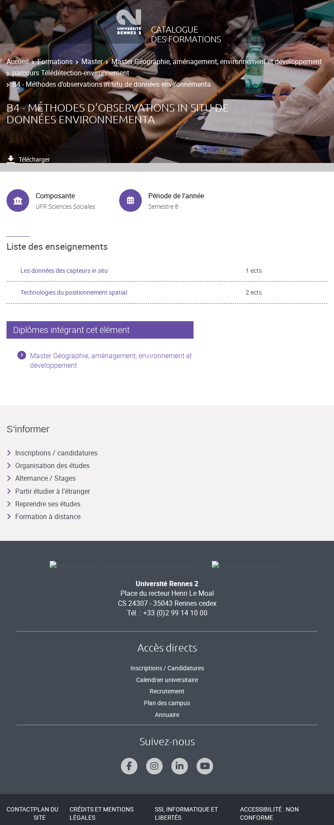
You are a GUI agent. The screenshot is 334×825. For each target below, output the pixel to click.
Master (92, 61)
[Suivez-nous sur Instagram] (154, 766)
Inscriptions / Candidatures (167, 668)
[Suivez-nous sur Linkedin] (179, 766)
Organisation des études (52, 465)
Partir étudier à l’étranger (52, 491)
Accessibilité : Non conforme (269, 813)
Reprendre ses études (47, 504)
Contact (20, 809)
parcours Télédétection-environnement (70, 73)
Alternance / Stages (45, 478)
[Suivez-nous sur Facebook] (129, 766)
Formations (55, 61)
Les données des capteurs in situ (64, 270)
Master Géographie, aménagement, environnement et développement (216, 61)
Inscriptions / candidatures (56, 453)
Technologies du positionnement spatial (73, 292)
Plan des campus (167, 703)
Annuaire (167, 714)
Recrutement (167, 691)
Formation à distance (47, 516)
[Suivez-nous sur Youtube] (205, 766)
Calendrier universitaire (167, 680)
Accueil (18, 61)
